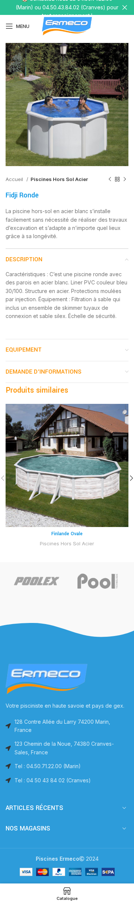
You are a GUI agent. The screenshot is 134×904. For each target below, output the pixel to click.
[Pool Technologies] (97, 580)
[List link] (67, 766)
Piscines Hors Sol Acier (59, 179)
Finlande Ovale (67, 533)
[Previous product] (110, 179)
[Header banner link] (56, 7)
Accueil (15, 179)
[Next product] (124, 179)
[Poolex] (36, 580)
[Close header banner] (124, 7)
